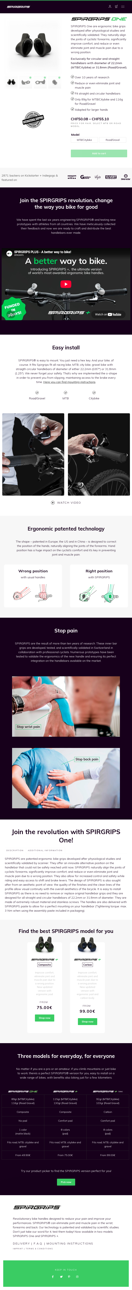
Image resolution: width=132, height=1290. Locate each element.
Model (75, 134)
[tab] (15, 850)
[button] (122, 7)
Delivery (21, 1243)
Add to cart (99, 153)
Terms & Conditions (39, 1249)
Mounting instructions (70, 1243)
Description (15, 850)
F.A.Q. (38, 1243)
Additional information (45, 850)
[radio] (84, 140)
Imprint (18, 1249)
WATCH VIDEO (69, 502)
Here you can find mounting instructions (69, 382)
